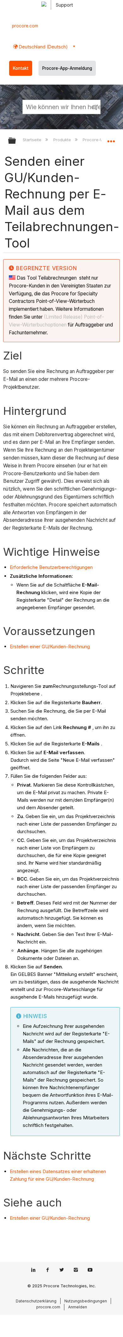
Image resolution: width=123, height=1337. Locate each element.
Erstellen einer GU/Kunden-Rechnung (50, 646)
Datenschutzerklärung (36, 1301)
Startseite (33, 139)
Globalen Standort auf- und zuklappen (111, 138)
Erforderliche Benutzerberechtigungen (51, 567)
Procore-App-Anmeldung (67, 68)
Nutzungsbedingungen (85, 1301)
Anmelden (77, 1307)
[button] (95, 107)
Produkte (62, 139)
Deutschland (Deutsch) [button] (43, 46)
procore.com (25, 25)
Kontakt (20, 68)
